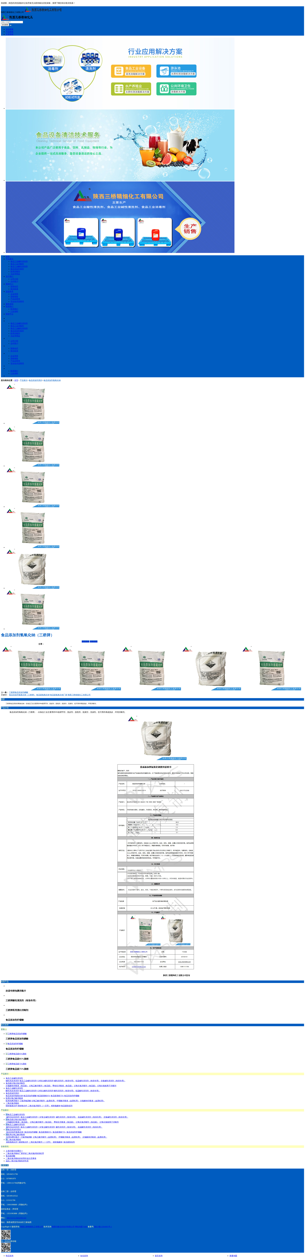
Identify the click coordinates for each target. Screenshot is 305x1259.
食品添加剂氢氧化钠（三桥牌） (22, 695)
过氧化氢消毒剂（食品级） (85, 1086)
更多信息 (93, 641)
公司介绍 (14, 279)
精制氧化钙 (22, 1106)
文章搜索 (9, 34)
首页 (8, 256)
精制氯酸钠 (56, 1106)
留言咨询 (85, 641)
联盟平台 (9, 314)
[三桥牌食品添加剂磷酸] (16, 1034)
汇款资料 (14, 311)
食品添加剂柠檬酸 (71, 1096)
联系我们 (9, 306)
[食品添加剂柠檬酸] (14, 1044)
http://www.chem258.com (16, 1218)
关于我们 (9, 276)
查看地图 (233, 1256)
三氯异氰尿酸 (25, 1101)
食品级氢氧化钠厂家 (58, 695)
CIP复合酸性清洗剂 (45, 1091)
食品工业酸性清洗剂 (19, 266)
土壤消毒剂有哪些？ (14, 1151)
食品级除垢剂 (66, 1106)
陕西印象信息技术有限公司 (63, 1227)
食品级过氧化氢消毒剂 (15, 1083)
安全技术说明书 (17, 301)
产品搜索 (9, 32)
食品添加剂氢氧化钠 (52, 380)
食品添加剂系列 (17, 269)
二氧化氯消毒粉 (12, 1103)
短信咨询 (84, 1256)
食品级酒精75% (57, 1096)
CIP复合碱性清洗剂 (45, 1081)
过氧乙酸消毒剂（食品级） (40, 1086)
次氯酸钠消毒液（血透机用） (92, 1101)
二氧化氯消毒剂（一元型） (39, 1106)
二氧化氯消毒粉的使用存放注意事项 (21, 1158)
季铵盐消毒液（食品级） (62, 1086)
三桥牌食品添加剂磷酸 (18, 692)
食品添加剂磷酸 (30, 1096)
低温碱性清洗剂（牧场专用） (87, 1081)
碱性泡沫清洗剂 (12, 1081)
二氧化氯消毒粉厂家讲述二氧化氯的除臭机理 (25, 1153)
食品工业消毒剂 (17, 264)
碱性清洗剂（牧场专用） (64, 1081)
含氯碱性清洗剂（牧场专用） (113, 1081)
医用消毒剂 (15, 271)
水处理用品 (15, 274)
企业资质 (9, 291)
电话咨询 (9, 1256)
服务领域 (9, 304)
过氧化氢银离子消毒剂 (106, 1086)
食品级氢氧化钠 (43, 695)
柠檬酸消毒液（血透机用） (68, 1101)
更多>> (4, 1029)
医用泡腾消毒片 (12, 1101)
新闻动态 (14, 286)
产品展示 (9, 259)
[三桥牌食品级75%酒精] (16, 1064)
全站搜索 (5, 25)
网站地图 (79, 1227)
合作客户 (14, 281)
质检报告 (14, 296)
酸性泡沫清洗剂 (12, 1091)
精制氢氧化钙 (11, 1106)
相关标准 (14, 289)
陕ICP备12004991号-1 (103, 1227)
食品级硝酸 (10, 1156)
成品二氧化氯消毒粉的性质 (17, 1161)
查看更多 (5, 1165)
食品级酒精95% (43, 1096)
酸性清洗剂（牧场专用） (64, 1091)
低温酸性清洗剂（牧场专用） (87, 1091)
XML (85, 1227)
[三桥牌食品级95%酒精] (16, 1054)
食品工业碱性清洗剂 (19, 261)
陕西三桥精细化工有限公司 (79, 695)
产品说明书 (15, 299)
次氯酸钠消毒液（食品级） (17, 1086)
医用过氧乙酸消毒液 (14, 1098)
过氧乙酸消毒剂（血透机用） (43, 1101)
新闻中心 (9, 284)
